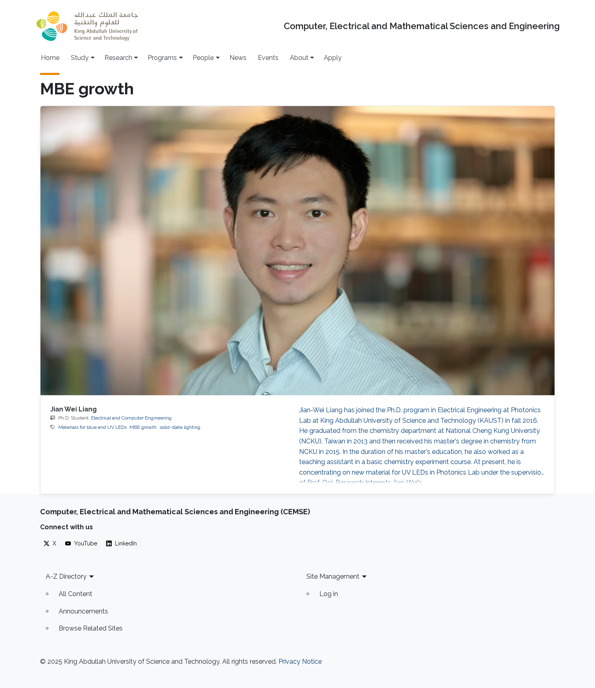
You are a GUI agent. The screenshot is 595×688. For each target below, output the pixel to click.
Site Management (332, 576)
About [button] (299, 58)
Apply (333, 58)
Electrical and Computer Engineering (131, 418)
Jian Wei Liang (73, 409)
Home (50, 58)
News (238, 58)
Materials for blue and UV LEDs (92, 427)
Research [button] (118, 58)
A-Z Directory (66, 576)
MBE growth (143, 427)
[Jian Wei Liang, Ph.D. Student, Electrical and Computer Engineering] (297, 250)
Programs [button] (162, 58)
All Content (75, 594)
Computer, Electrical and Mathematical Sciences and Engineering (422, 26)
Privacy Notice (300, 661)
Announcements (83, 611)
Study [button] (80, 58)
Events (268, 58)
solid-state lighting (179, 427)
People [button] (203, 58)
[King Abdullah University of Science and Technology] (87, 26)
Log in (328, 594)
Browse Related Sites (91, 628)
